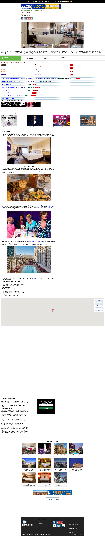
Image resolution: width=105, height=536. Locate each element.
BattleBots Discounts (7, 93)
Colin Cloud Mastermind (6, 126)
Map (58, 1)
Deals (36, 1)
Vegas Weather (72, 525)
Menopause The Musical (58, 126)
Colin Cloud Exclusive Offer (8, 87)
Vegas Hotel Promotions (74, 521)
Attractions (47, 1)
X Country (82, 126)
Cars (51, 1)
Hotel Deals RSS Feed (73, 531)
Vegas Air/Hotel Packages (74, 524)
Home (28, 1)
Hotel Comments (52, 499)
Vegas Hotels (72, 523)
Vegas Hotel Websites (73, 528)
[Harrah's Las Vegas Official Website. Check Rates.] (71, 74)
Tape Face (41, 243)
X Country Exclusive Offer (8, 90)
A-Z (56, 1)
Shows (39, 1)
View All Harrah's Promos (8, 98)
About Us (71, 532)
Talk (53, 1)
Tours (43, 1)
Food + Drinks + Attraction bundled (10, 78)
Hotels (31, 1)
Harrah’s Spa (37, 278)
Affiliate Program (73, 529)
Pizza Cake (47, 207)
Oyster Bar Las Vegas (46, 205)
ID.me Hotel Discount (7, 81)
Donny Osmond (30, 126)
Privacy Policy (81, 534)
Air (33, 1)
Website (41, 523)
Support (41, 521)
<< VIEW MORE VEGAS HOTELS (8, 108)
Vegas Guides (72, 527)
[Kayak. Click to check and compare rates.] (71, 71)
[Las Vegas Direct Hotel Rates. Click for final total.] (71, 68)
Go (67, 1)
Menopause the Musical (34, 241)
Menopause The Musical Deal (9, 95)
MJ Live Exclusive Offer (7, 84)
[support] (71, 1)
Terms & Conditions (75, 534)
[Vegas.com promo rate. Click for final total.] (71, 64)
